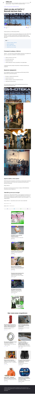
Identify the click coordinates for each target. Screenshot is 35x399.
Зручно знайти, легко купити (11, 45)
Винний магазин (6, 203)
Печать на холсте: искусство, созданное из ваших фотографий (9, 360)
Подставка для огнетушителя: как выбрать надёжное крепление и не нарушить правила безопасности (10, 325)
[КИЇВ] (17, 249)
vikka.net (9, 1)
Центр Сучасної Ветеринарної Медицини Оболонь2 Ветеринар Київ (17, 267)
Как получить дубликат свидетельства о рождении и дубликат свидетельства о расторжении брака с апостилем (23, 343)
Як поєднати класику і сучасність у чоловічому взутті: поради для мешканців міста (24, 361)
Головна (5, 6)
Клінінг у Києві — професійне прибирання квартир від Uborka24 (10, 378)
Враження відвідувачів (10, 44)
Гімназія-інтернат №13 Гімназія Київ (17, 251)
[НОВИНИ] (17, 233)
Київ (10, 203)
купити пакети (6, 390)
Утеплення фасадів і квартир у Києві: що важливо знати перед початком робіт (23, 325)
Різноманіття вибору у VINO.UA (12, 42)
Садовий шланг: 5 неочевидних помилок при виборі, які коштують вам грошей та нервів (24, 378)
